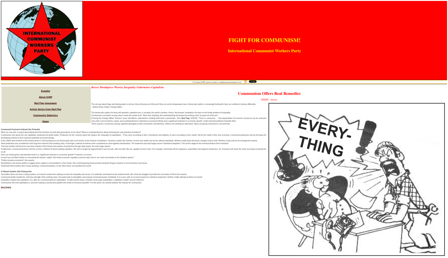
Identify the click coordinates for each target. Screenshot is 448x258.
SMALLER (273, 99)
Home (45, 121)
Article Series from (45, 109)
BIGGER (265, 99)
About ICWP (45, 97)
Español (45, 91)
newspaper (45, 103)
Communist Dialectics (45, 115)
